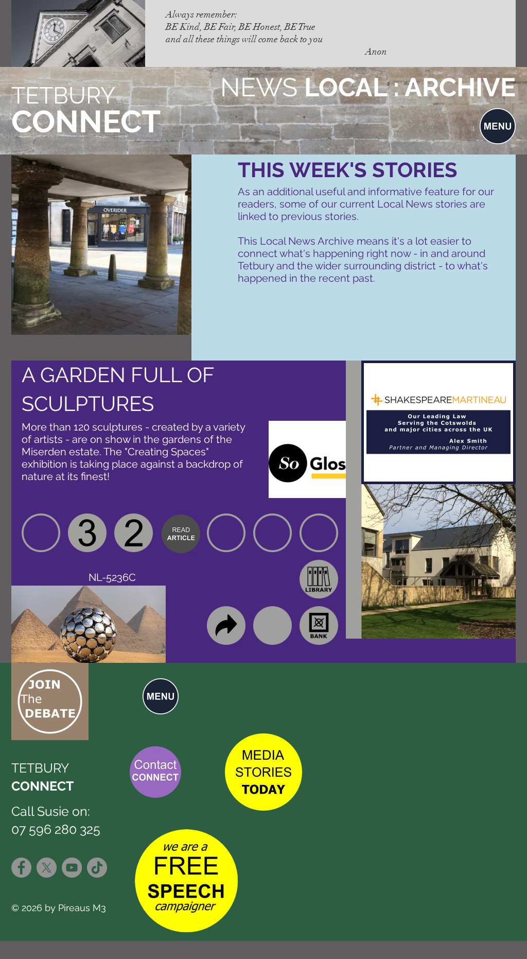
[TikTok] (97, 868)
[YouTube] (72, 868)
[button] (498, 126)
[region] (181, 533)
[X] (47, 868)
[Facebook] (21, 868)
